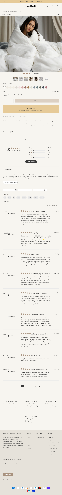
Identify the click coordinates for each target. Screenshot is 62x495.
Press (28, 445)
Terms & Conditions (52, 448)
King (15, 95)
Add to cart (37, 100)
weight (29, 197)
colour (18, 197)
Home (3, 11)
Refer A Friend (40, 440)
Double (10, 95)
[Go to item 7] (46, 79)
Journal (29, 437)
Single (5, 95)
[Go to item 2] (20, 79)
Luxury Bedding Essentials (13, 11)
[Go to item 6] (41, 79)
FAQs (49, 440)
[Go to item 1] (15, 79)
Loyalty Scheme (40, 437)
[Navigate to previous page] (18, 386)
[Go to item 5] (36, 79)
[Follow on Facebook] (3, 480)
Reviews (29, 440)
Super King (20, 95)
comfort (24, 197)
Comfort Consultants (50, 404)
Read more (28, 224)
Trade (28, 443)
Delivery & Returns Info (53, 443)
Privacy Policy (51, 451)
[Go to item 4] (31, 79)
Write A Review (31, 161)
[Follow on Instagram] (7, 480)
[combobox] (25, 190)
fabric (9, 197)
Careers (29, 448)
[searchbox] (8, 190)
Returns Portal (51, 445)
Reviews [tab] (5, 132)
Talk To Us (50, 437)
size (5, 197)
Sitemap (50, 454)
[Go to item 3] (26, 79)
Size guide (55, 91)
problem (42, 197)
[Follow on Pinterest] (12, 480)
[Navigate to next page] (43, 386)
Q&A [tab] (11, 132)
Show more (6, 201)
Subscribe (8, 474)
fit (13, 197)
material (36, 197)
